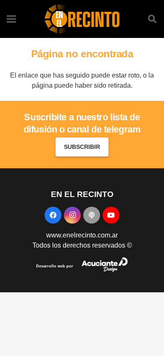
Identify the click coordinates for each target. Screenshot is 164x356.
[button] (152, 19)
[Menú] (11, 19)
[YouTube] (111, 215)
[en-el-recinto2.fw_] (82, 19)
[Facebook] (53, 215)
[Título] (91, 215)
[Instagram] (72, 215)
